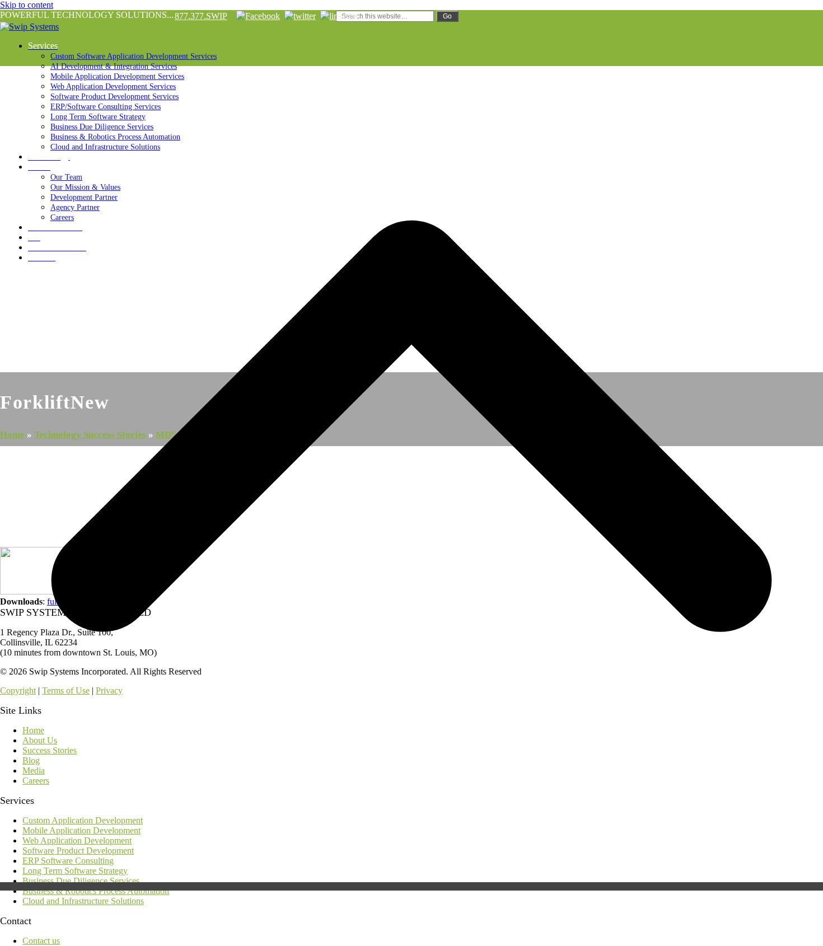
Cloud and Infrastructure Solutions (83, 901)
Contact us (41, 940)
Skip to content (26, 5)
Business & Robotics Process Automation (95, 891)
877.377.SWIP (201, 16)
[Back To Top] (411, 886)
